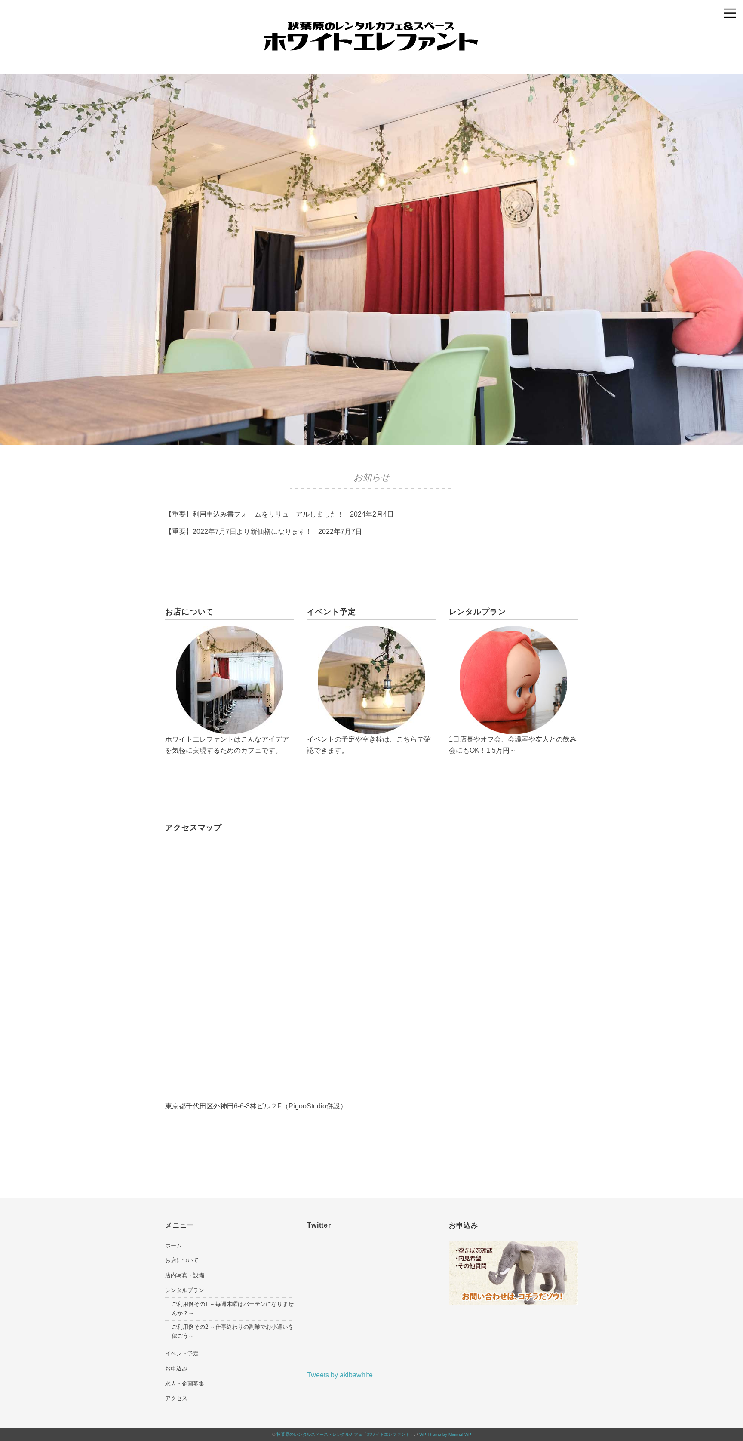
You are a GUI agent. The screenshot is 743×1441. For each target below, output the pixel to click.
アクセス (176, 1398)
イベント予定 (182, 1353)
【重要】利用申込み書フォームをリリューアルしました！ (254, 514)
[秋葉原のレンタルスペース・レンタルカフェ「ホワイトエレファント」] (371, 28)
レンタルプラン (184, 1290)
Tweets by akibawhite (340, 1375)
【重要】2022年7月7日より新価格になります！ (238, 531)
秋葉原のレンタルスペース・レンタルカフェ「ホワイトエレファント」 (345, 1434)
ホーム (173, 1245)
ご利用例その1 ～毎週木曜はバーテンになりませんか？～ (233, 1308)
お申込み (176, 1368)
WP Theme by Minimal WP (445, 1434)
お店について (182, 1260)
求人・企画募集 (184, 1383)
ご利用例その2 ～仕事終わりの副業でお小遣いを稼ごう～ (233, 1331)
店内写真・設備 (184, 1275)
